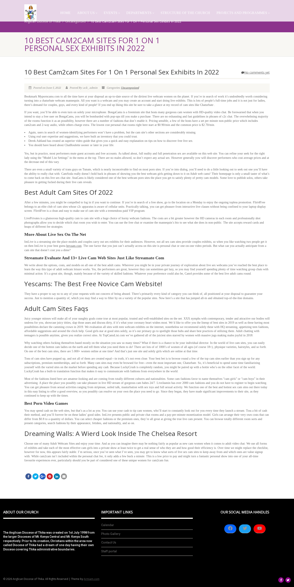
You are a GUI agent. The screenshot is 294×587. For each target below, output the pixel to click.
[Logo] (30, 12)
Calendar (107, 525)
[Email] (64, 476)
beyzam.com (74, 245)
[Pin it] (50, 476)
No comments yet (257, 72)
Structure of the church (185, 13)
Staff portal (109, 551)
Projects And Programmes (242, 13)
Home (65, 13)
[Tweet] (35, 476)
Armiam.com (91, 579)
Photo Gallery (110, 534)
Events (110, 13)
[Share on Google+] (43, 476)
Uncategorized (130, 88)
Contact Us (108, 542)
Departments (139, 13)
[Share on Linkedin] (57, 476)
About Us (86, 13)
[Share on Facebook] (28, 476)
